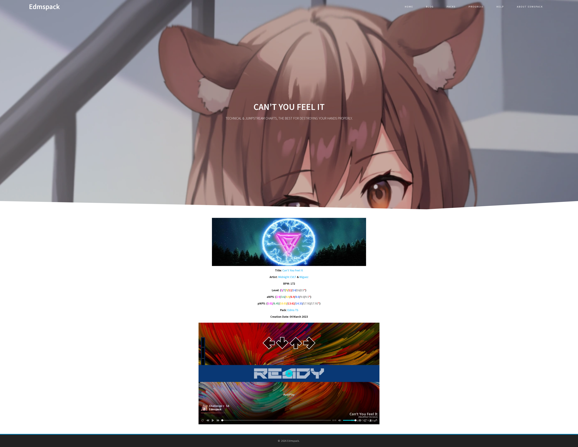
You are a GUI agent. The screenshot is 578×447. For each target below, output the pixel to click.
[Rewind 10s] (207, 420)
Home (409, 6)
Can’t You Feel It (292, 270)
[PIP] (365, 420)
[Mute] (339, 420)
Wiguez (303, 277)
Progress (476, 6)
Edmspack (44, 6)
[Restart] (202, 420)
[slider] (276, 420)
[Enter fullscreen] (375, 420)
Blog (430, 6)
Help (500, 6)
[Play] (212, 420)
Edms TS (292, 310)
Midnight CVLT (287, 277)
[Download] (370, 420)
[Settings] (360, 420)
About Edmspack (530, 6)
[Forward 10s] (218, 420)
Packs (451, 6)
